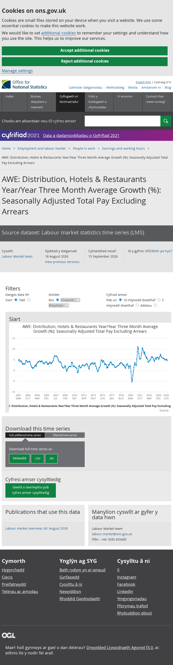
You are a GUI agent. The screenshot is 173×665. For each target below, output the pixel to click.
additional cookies (58, 33)
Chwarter (68, 300)
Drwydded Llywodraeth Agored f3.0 (119, 647)
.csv (37, 458)
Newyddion (70, 591)
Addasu (146, 305)
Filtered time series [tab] (65, 435)
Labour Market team (17, 256)
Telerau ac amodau (20, 591)
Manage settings (17, 70)
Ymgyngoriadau (132, 598)
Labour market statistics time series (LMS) (92, 232)
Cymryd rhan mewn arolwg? (156, 99)
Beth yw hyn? (162, 251)
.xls (51, 458)
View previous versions (62, 262)
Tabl (22, 300)
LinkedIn (125, 591)
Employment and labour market (42, 148)
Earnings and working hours (123, 148)
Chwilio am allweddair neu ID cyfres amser (39, 121)
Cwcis (7, 577)
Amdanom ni (151, 87)
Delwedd (19, 458)
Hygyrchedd (13, 570)
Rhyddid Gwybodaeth (79, 598)
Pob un (112, 300)
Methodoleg (115, 87)
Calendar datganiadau (85, 87)
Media (133, 87)
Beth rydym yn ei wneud (82, 570)
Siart (9, 300)
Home (6, 148)
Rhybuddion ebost (134, 613)
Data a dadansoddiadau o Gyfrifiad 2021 (81, 135)
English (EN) (143, 82)
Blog (168, 87)
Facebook (126, 584)
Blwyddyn (56, 305)
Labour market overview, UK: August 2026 (36, 528)
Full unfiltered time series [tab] (25, 435)
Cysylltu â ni (70, 584)
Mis (52, 300)
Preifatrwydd (14, 584)
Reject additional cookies (85, 61)
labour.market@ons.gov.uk (112, 534)
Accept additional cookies (84, 50)
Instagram (126, 577)
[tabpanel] (45, 454)
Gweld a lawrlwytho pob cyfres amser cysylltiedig (30, 490)
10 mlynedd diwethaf (139, 300)
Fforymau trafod (132, 606)
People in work (84, 148)
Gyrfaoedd (69, 577)
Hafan (10, 96)
